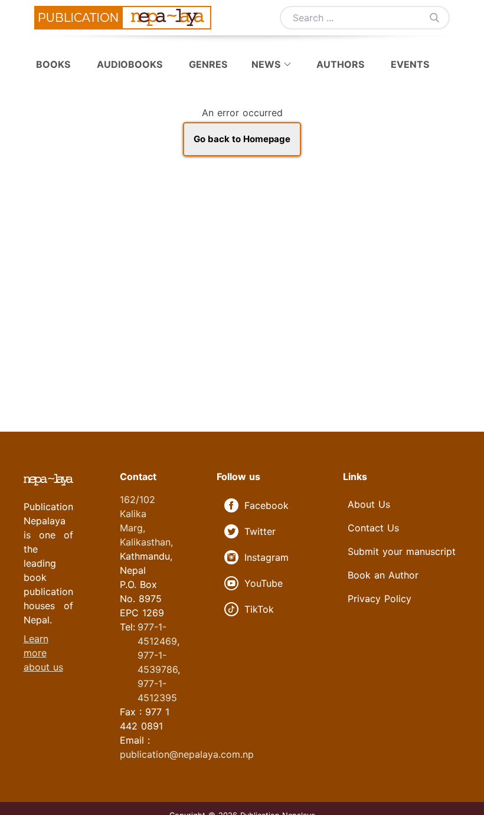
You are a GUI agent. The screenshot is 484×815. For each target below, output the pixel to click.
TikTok (259, 609)
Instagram (266, 557)
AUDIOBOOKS (131, 64)
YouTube (263, 583)
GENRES (209, 64)
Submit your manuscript (402, 551)
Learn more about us (43, 653)
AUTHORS (340, 64)
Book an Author (383, 575)
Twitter (260, 531)
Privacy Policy (379, 598)
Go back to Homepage (242, 138)
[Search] (434, 17)
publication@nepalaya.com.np (187, 754)
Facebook (266, 505)
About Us (369, 504)
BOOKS (54, 64)
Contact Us (373, 528)
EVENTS (410, 64)
